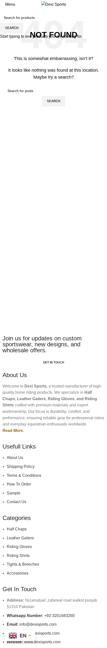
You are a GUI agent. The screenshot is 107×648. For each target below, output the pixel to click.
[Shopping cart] (103, 4)
